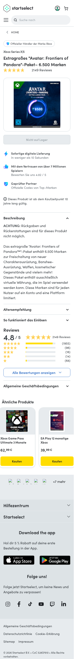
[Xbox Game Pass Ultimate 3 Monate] (17, 421)
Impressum (25, 641)
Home (15, 32)
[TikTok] (31, 604)
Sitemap (9, 641)
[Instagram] (9, 604)
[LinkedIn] (64, 604)
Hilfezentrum (16, 505)
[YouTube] (42, 604)
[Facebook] (20, 604)
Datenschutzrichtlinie (17, 634)
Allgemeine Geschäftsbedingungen (31, 385)
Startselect (14, 517)
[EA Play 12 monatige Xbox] (57, 421)
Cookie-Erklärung (48, 634)
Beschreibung (14, 217)
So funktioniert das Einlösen (25, 319)
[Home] (7, 32)
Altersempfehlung (17, 309)
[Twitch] (53, 604)
